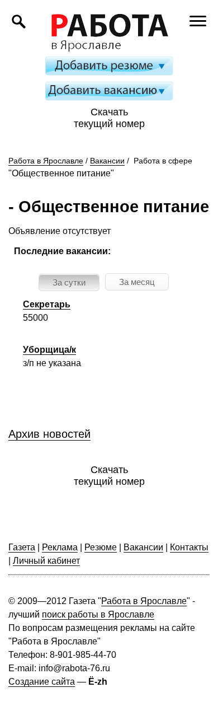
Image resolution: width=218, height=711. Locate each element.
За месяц (137, 282)
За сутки (69, 282)
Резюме (100, 547)
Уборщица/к (49, 349)
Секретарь (46, 304)
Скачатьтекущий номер (109, 117)
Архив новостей (49, 434)
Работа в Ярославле (45, 160)
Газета (21, 547)
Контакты (189, 547)
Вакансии (107, 160)
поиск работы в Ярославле (98, 614)
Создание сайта (41, 681)
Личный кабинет (46, 560)
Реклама (60, 547)
